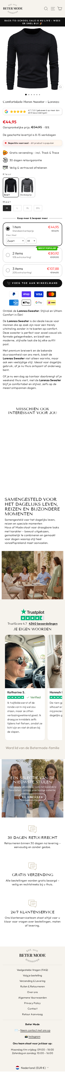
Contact (32, 1008)
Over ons (32, 992)
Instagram (34, 1036)
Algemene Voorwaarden (32, 997)
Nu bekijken (32, 797)
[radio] (11, 187)
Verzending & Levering (33, 980)
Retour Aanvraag (32, 1014)
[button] (32, 228)
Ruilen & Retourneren (32, 986)
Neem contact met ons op (35, 1030)
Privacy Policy (32, 1003)
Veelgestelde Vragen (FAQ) (32, 970)
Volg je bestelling (32, 975)
